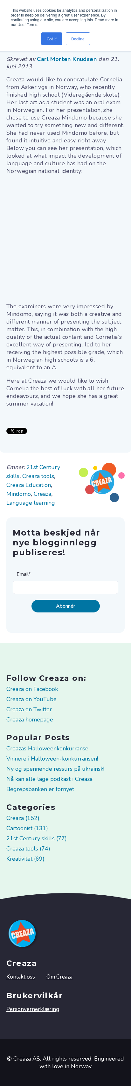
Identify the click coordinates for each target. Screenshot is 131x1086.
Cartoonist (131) (27, 828)
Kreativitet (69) (25, 859)
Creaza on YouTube (31, 699)
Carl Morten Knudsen (67, 59)
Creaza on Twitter (29, 709)
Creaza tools (38, 476)
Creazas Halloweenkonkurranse (47, 748)
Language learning (30, 503)
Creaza (42, 494)
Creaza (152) (22, 818)
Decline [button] (78, 38)
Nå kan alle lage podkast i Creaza (49, 779)
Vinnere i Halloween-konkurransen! (52, 758)
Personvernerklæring (32, 1009)
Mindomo (18, 494)
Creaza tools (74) (28, 848)
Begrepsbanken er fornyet (40, 789)
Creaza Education (28, 485)
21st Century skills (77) (36, 838)
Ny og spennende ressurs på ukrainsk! (55, 769)
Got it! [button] (52, 38)
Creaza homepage (29, 719)
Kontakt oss (20, 976)
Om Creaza (59, 976)
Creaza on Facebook (32, 689)
